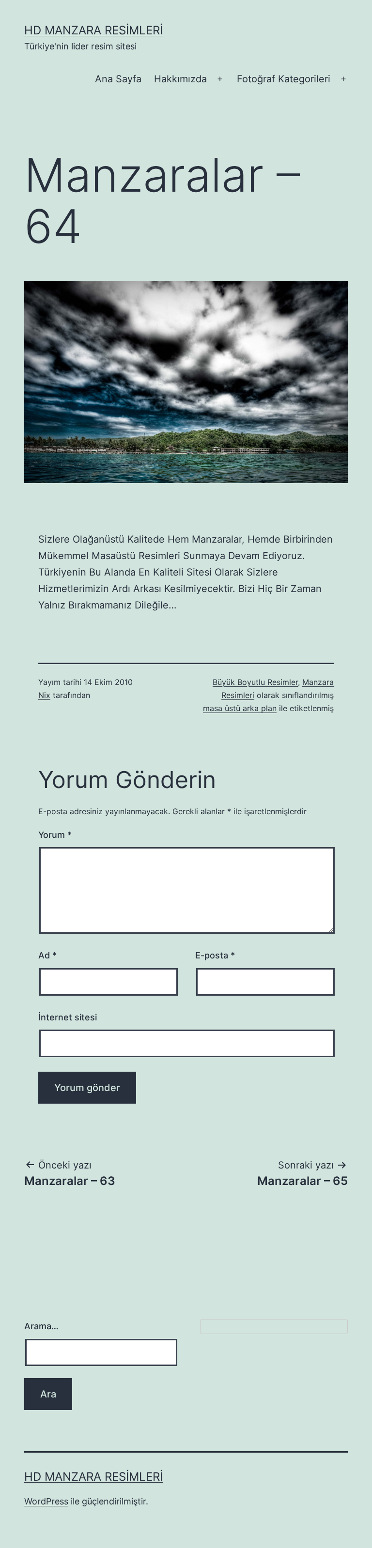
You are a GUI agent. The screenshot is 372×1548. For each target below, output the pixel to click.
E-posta (215, 955)
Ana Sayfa (118, 79)
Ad (47, 955)
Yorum (55, 835)
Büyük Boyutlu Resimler (255, 682)
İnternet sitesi (67, 1017)
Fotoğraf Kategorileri (283, 79)
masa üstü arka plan (240, 708)
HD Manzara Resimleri (93, 30)
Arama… (41, 1326)
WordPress (46, 1501)
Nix (44, 695)
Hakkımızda (180, 79)
